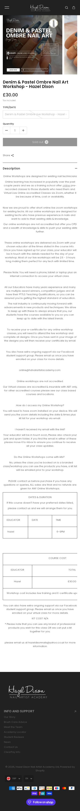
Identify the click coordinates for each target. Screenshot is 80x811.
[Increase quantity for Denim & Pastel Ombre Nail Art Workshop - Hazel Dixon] (23, 130)
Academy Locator (15, 732)
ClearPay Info (12, 752)
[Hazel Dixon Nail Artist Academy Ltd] (40, 7)
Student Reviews (14, 737)
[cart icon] (73, 7)
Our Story (9, 717)
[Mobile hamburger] (7, 8)
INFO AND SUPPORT (19, 711)
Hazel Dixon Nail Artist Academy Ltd (37, 767)
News (7, 742)
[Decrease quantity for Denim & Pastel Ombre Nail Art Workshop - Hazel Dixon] (6, 130)
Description (11, 168)
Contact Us (11, 747)
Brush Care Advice (15, 722)
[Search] (66, 7)
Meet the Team (13, 727)
